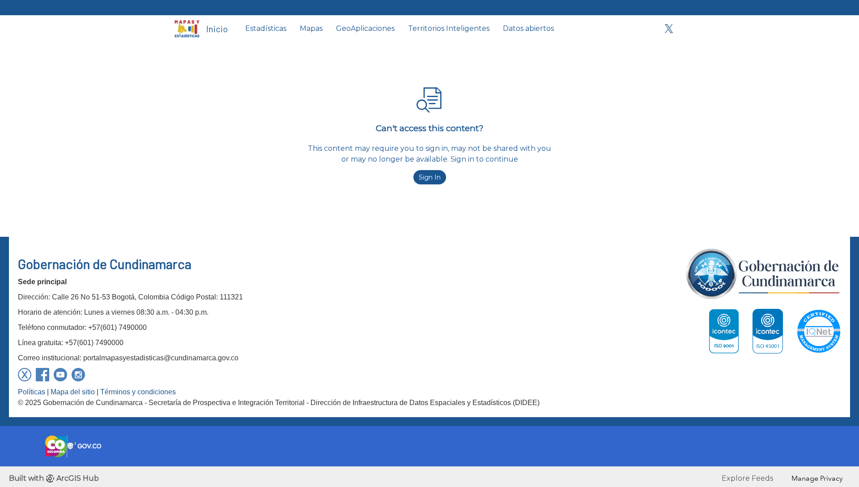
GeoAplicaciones (365, 28)
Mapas (311, 28)
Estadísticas (265, 28)
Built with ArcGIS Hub (54, 478)
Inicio (217, 28)
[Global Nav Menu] (179, 7)
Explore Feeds (747, 478)
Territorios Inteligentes (448, 28)
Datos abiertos (528, 28)
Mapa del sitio (73, 392)
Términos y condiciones (138, 392)
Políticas (31, 392)
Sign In (665, 7)
